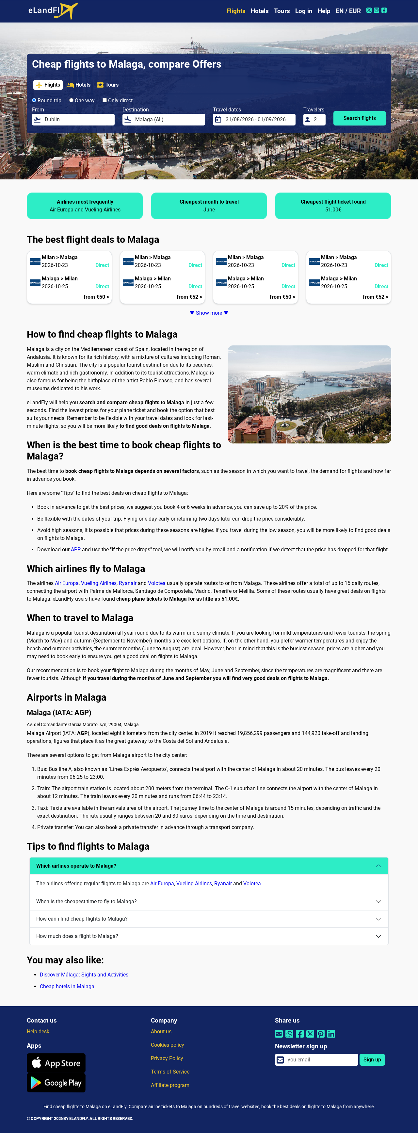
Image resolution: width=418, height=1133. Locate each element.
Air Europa (67, 583)
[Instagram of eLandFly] (377, 10)
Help (324, 11)
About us (161, 1031)
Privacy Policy (167, 1058)
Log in (304, 11)
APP (76, 549)
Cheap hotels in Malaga (67, 986)
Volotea (157, 583)
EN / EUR (348, 11)
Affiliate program (170, 1085)
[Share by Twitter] (310, 1038)
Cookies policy (167, 1045)
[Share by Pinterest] (321, 1038)
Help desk (38, 1031)
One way (84, 100)
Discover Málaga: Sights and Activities (84, 975)
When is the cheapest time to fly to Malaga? (86, 901)
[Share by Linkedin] (331, 1038)
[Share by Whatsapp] (289, 1038)
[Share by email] (279, 1038)
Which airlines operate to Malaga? (76, 866)
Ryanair (128, 583)
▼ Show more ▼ (209, 313)
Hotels (260, 11)
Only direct (120, 100)
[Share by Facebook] (300, 1038)
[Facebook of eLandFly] (385, 10)
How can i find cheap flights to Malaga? (82, 919)
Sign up (372, 1060)
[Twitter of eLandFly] (370, 10)
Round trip (48, 100)
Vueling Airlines (99, 583)
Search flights (360, 118)
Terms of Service (170, 1072)
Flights (236, 11)
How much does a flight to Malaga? (77, 936)
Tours (282, 11)
